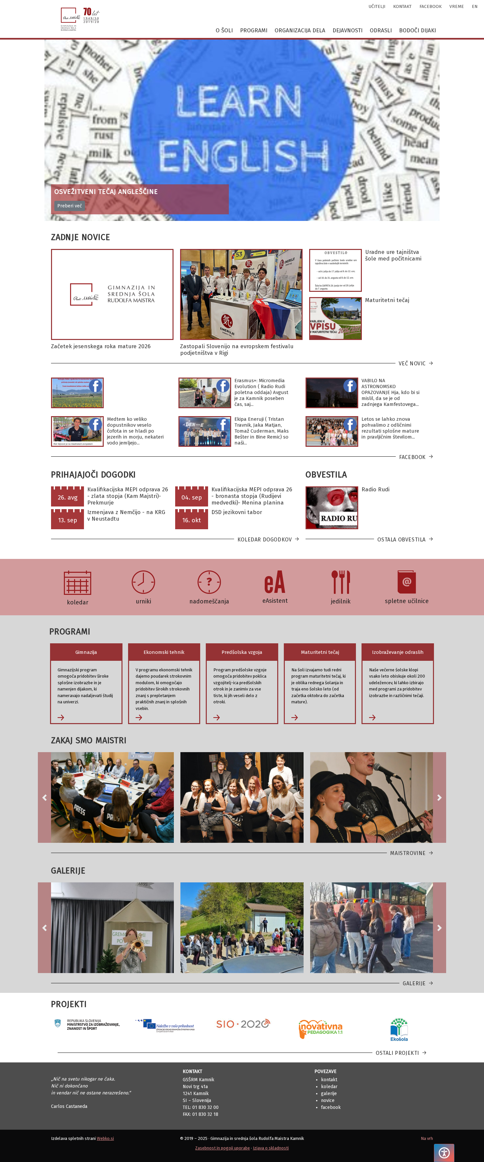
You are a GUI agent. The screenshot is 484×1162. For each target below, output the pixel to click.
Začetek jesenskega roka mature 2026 (100, 346)
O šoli (224, 30)
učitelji (377, 6)
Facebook (412, 457)
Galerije (414, 983)
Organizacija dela (300, 30)
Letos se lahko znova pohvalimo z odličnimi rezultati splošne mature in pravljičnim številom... (390, 428)
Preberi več (69, 206)
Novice (328, 1100)
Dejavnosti (348, 30)
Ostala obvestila (401, 539)
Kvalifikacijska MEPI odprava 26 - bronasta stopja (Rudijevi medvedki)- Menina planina (251, 496)
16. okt (191, 520)
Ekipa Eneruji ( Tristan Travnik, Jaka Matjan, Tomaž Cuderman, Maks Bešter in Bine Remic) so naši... (261, 431)
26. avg (67, 497)
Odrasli (381, 30)
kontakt (402, 6)
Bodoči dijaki (417, 30)
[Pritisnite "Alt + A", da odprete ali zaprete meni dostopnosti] (444, 1153)
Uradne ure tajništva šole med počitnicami (393, 255)
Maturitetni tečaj (387, 300)
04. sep (191, 497)
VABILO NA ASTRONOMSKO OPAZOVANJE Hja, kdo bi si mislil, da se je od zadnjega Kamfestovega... (390, 392)
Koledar (329, 1086)
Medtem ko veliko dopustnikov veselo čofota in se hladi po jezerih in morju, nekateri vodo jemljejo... (135, 431)
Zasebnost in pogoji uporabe (222, 1148)
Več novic (412, 363)
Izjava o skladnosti (271, 1148)
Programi (253, 30)
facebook (430, 6)
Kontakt (329, 1080)
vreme (456, 6)
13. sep (67, 520)
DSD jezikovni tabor (236, 512)
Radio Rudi (376, 489)
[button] (44, 797)
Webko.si (105, 1138)
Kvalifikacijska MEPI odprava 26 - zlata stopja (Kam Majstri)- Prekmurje (127, 496)
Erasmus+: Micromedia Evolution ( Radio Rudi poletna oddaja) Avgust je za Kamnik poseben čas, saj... (261, 392)
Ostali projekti (397, 1053)
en (474, 6)
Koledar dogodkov (264, 539)
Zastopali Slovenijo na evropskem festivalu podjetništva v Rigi (236, 349)
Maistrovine (408, 853)
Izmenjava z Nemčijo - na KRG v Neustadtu (126, 515)
